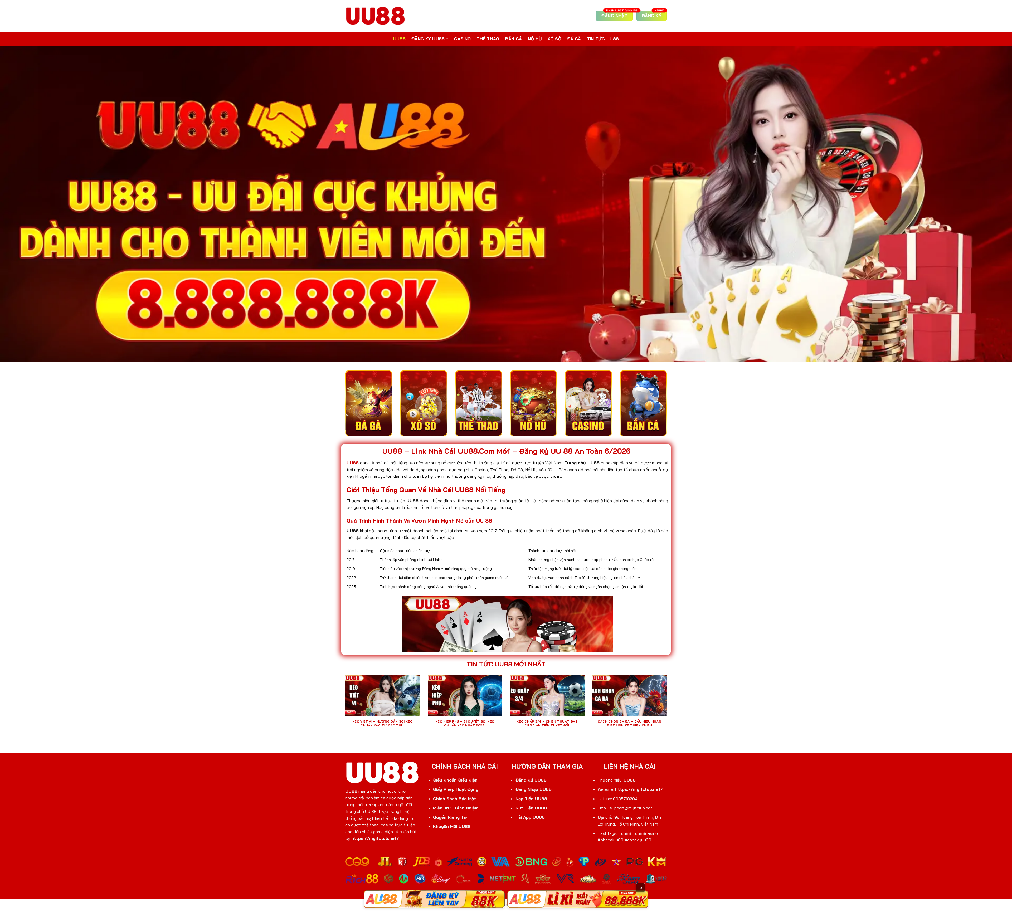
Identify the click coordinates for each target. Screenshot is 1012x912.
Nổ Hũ (535, 38)
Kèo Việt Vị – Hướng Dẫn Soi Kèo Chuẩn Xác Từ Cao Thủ (382, 723)
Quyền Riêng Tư (450, 817)
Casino (462, 38)
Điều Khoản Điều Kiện (455, 780)
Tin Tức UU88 (603, 38)
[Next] (668, 709)
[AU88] (434, 899)
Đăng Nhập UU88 (533, 789)
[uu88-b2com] (375, 16)
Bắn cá (513, 38)
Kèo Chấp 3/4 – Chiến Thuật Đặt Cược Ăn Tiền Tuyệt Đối (547, 723)
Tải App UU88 (530, 817)
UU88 (399, 38)
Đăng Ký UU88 (428, 38)
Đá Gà (574, 38)
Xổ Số (554, 38)
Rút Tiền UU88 (531, 808)
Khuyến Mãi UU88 (452, 826)
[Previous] (344, 709)
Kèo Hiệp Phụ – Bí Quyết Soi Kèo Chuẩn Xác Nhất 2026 (464, 723)
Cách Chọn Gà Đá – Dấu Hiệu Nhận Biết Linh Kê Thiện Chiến (629, 723)
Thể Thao (487, 38)
